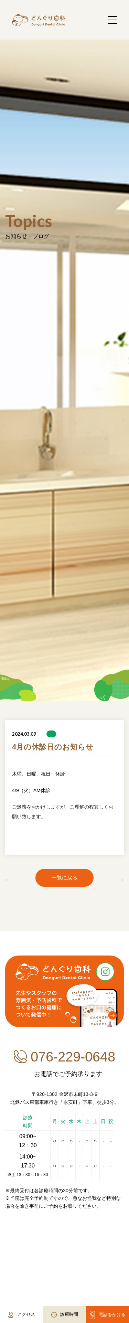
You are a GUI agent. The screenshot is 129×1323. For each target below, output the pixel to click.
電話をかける (112, 1314)
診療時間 (69, 1314)
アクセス (26, 1314)
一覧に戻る (64, 878)
